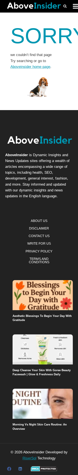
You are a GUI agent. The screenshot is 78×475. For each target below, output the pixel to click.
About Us (39, 221)
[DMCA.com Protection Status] (44, 468)
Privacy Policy (39, 251)
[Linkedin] (20, 469)
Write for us (39, 243)
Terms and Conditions (39, 260)
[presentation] (43, 295)
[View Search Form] (65, 6)
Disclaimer (39, 228)
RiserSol (29, 458)
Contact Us (39, 236)
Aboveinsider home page (30, 67)
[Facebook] (9, 469)
